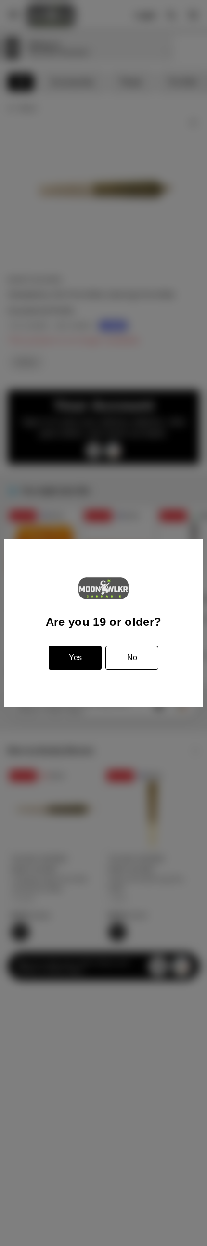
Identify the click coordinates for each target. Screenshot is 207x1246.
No (132, 657)
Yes (75, 657)
